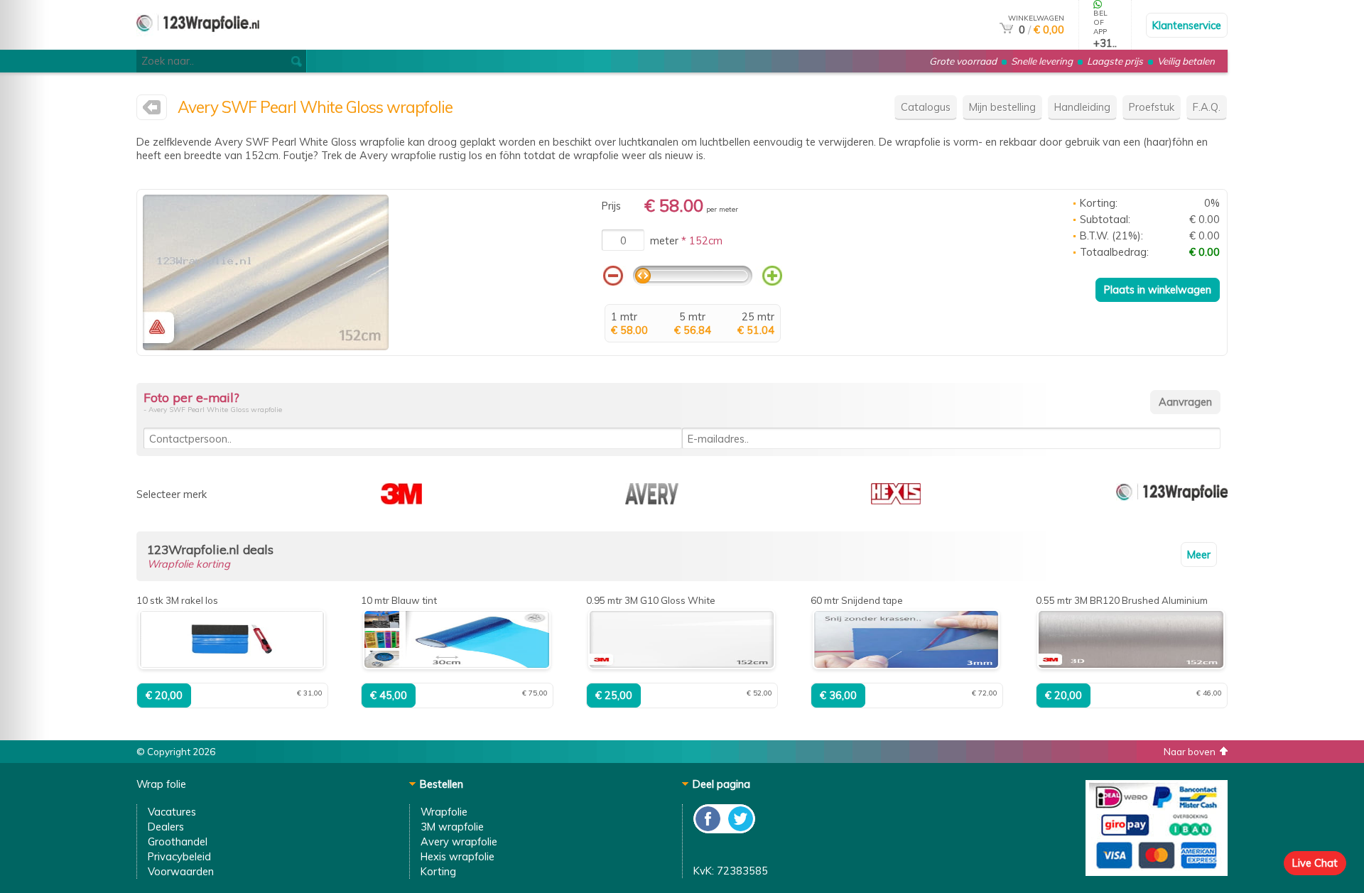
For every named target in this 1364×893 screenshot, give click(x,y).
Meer (1199, 554)
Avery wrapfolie (459, 841)
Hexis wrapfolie (457, 856)
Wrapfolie (444, 811)
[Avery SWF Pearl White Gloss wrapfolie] (266, 346)
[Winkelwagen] (1006, 29)
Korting (438, 871)
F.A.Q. (1206, 107)
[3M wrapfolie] (401, 500)
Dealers (166, 826)
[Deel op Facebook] (708, 829)
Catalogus (926, 107)
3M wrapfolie (452, 826)
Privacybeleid (179, 856)
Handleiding (1082, 107)
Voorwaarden (181, 871)
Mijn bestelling (1002, 107)
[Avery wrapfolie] (152, 110)
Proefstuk (1151, 107)
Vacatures (172, 811)
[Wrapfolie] (197, 43)
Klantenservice (1186, 25)
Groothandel (177, 841)
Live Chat (1315, 863)
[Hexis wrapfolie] (896, 500)
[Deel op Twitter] (739, 829)
